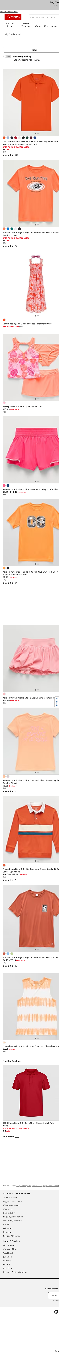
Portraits (7, 1260)
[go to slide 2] (38, 133)
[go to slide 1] (35, 133)
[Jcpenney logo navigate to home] (13, 17)
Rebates (7, 1232)
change (37, 60)
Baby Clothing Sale (23, 1186)
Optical (6, 1264)
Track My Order (10, 1197)
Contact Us (8, 1209)
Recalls (6, 1224)
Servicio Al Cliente (11, 1236)
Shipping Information (13, 1216)
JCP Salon (7, 1256)
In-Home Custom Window (15, 1272)
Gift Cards (7, 1228)
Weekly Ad (8, 1253)
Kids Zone (7, 1268)
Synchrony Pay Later (12, 1220)
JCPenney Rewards (11, 1205)
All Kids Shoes (37, 1186)
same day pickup (22, 56)
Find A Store (8, 1245)
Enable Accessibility (9, 11)
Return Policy (9, 1213)
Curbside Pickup (10, 1249)
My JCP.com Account (12, 1201)
